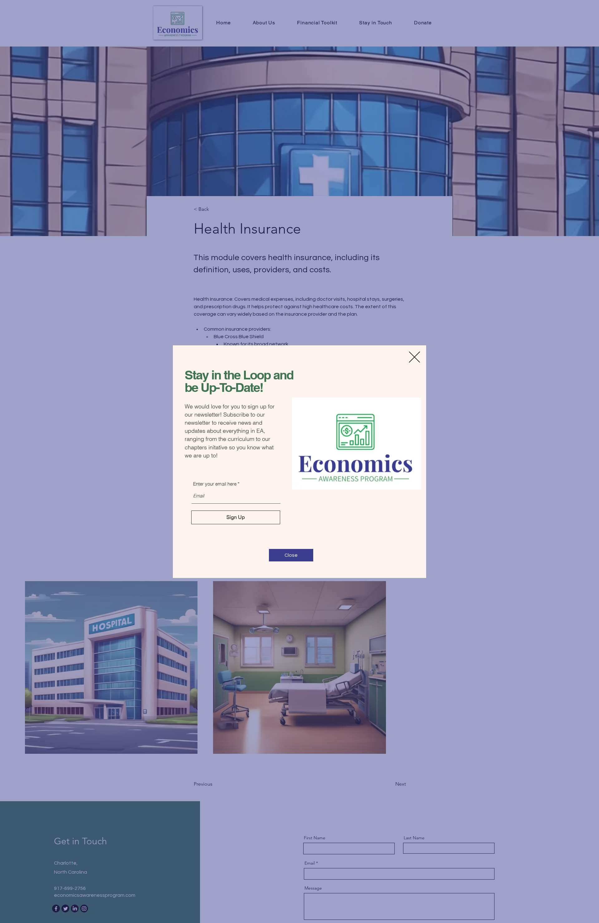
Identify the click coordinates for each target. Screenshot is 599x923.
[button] (414, 357)
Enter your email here (214, 483)
